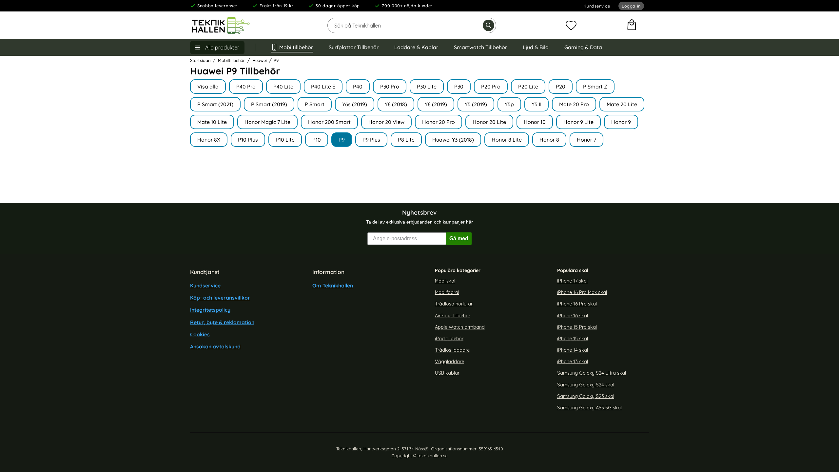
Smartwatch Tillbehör (480, 47)
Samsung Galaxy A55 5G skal (589, 408)
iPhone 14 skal (572, 350)
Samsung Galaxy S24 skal (585, 384)
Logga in (631, 6)
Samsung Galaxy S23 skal (585, 396)
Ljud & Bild (536, 47)
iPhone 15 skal (572, 339)
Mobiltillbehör (296, 47)
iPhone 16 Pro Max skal (582, 292)
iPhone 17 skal (572, 281)
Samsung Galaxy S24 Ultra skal (591, 373)
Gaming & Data (583, 47)
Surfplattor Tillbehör (354, 47)
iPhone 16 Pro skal (577, 304)
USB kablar (447, 373)
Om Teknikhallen (332, 285)
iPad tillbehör (449, 339)
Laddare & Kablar (416, 47)
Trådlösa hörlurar (454, 304)
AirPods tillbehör (452, 315)
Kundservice (596, 6)
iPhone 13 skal (572, 361)
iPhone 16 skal (572, 315)
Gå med (458, 238)
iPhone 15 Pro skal (577, 327)
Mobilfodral (447, 292)
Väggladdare (449, 361)
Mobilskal (445, 281)
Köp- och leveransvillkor (220, 297)
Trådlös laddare (452, 350)
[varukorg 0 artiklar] (632, 25)
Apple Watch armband (460, 327)
